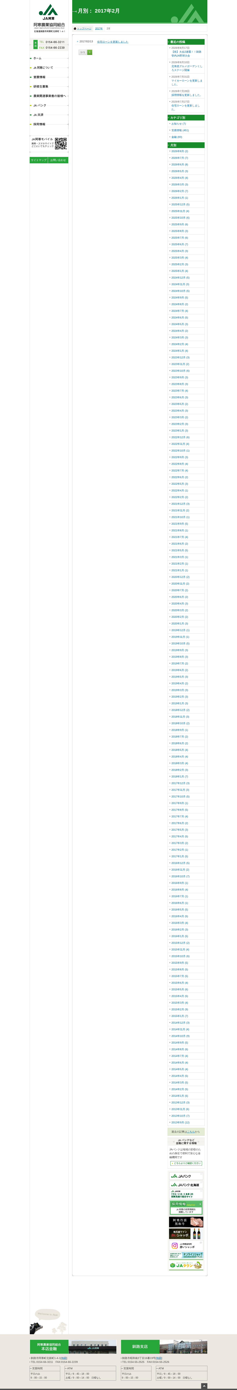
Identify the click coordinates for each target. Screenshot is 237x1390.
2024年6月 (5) (179, 317)
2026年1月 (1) (179, 197)
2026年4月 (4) (179, 177)
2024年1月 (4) (179, 350)
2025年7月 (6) (179, 237)
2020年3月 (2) (179, 610)
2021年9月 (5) (179, 523)
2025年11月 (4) (180, 211)
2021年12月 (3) (180, 503)
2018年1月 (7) (179, 776)
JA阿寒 (49, 17)
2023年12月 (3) (180, 357)
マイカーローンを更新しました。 (187, 80)
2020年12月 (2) (180, 576)
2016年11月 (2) (180, 869)
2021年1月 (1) (179, 570)
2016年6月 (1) (179, 902)
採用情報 (49, 124)
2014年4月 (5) (179, 1075)
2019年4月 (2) (179, 683)
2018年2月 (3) (179, 769)
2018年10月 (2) (180, 723)
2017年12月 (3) (180, 783)
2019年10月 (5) (180, 643)
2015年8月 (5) (179, 969)
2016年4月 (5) (179, 916)
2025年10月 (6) (180, 217)
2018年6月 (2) (179, 743)
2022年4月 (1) (179, 490)
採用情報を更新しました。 (187, 93)
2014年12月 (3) (180, 1022)
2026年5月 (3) (179, 171)
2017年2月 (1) (179, 849)
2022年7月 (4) (179, 470)
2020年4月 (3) (179, 603)
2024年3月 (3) (179, 337)
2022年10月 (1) (180, 450)
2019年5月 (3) (179, 676)
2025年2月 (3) (179, 264)
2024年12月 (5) (180, 277)
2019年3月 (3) (179, 690)
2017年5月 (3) (179, 829)
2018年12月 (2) (180, 709)
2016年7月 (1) (179, 896)
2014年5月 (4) (179, 1069)
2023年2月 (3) (179, 423)
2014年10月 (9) (180, 1035)
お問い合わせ (58, 160)
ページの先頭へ (204, 1386)
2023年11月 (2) (180, 364)
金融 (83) (176, 136)
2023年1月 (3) (179, 430)
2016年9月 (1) (179, 882)
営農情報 (49, 77)
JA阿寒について (49, 68)
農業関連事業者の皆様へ (49, 96)
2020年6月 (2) (179, 596)
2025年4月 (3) (179, 250)
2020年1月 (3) (179, 623)
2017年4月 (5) (179, 836)
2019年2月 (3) (179, 696)
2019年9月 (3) (179, 650)
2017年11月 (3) (180, 789)
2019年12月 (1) (180, 630)
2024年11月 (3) (180, 284)
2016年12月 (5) (180, 862)
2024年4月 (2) (179, 330)
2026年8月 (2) (179, 151)
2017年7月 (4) (179, 816)
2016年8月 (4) (179, 889)
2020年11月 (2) (180, 583)
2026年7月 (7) (179, 157)
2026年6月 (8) (179, 164)
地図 (63, 1358)
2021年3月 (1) (179, 556)
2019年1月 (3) (179, 703)
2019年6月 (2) (179, 670)
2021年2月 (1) (179, 563)
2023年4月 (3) (179, 410)
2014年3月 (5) (179, 1082)
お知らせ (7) (178, 123)
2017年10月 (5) (180, 796)
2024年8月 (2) (179, 304)
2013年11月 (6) (180, 1109)
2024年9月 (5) (179, 297)
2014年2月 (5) (179, 1089)
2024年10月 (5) (180, 290)
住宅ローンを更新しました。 (185, 105)
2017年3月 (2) (179, 843)
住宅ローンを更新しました (112, 41)
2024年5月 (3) (179, 324)
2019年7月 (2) (179, 663)
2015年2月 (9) (179, 1009)
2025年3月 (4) (179, 257)
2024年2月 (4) (179, 344)
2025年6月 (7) (179, 244)
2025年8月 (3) (179, 231)
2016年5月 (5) (179, 909)
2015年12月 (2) (180, 942)
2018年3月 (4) (179, 763)
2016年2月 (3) (179, 929)
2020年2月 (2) (179, 616)
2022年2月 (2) (179, 497)
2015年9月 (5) (179, 962)
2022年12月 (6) (180, 437)
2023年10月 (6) (180, 370)
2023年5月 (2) (179, 403)
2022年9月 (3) (179, 457)
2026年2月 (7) (179, 191)
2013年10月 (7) (180, 1115)
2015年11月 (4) (180, 949)
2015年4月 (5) (179, 996)
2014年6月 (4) (179, 1062)
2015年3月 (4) (179, 1002)
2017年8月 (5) (179, 809)
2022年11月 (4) (180, 443)
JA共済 (49, 115)
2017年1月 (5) (179, 856)
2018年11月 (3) (180, 716)
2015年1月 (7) (179, 1016)
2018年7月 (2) (179, 736)
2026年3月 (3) (179, 184)
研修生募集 (49, 87)
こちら (191, 1131)
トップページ (84, 28)
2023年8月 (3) (179, 384)
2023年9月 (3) (179, 377)
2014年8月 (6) (179, 1049)
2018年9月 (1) (179, 729)
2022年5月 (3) (179, 483)
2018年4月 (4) (179, 756)
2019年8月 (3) (179, 656)
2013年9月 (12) (180, 1122)
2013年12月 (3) (180, 1102)
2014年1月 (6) (179, 1095)
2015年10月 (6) (180, 956)
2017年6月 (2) (179, 823)
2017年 (99, 28)
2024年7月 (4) (179, 310)
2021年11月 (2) (180, 510)
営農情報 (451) (180, 130)
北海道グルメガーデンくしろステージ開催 (187, 66)
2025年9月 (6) (179, 224)
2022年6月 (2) (179, 477)
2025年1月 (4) (179, 270)
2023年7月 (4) (179, 390)
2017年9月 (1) (179, 803)
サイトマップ (38, 160)
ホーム (49, 58)
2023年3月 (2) (179, 417)
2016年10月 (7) (180, 876)
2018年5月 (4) (179, 749)
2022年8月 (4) (179, 463)
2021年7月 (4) (179, 537)
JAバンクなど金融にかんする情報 (186, 1163)
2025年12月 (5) (180, 204)
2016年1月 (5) (179, 936)
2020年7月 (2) (179, 590)
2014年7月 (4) (179, 1055)
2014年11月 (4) (180, 1029)
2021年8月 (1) (179, 530)
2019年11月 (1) (180, 636)
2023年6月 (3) (179, 397)
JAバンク (49, 106)
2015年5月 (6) (179, 989)
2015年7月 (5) (179, 976)
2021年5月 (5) (179, 550)
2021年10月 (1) (180, 517)
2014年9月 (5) (179, 1042)
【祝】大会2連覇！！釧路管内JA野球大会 (186, 51)
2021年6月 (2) (179, 543)
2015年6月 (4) (179, 982)
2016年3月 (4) (179, 922)
